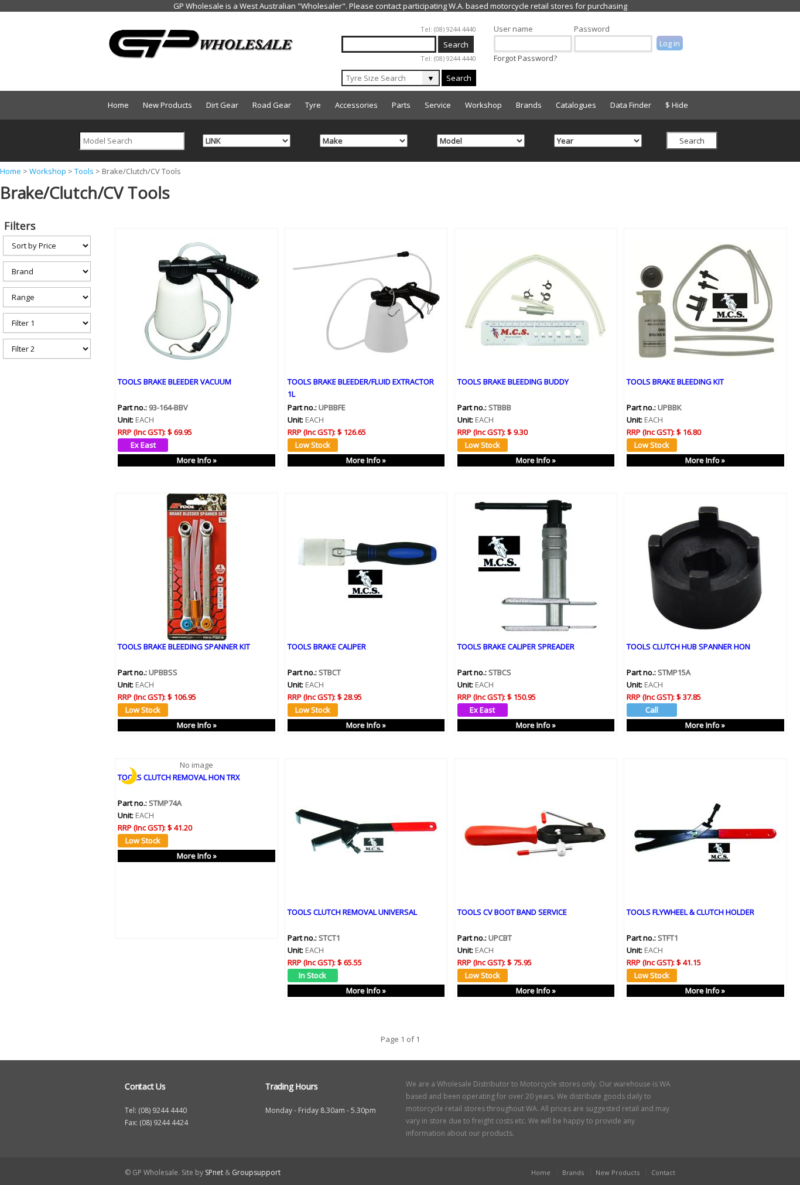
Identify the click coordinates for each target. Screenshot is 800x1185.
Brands (529, 105)
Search (458, 78)
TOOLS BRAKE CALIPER (327, 646)
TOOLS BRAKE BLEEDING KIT (675, 381)
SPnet (214, 1172)
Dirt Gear (222, 105)
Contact (663, 1172)
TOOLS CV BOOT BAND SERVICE (512, 912)
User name (513, 28)
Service (438, 105)
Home (118, 105)
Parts (401, 105)
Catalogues (576, 105)
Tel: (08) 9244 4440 (448, 29)
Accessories (356, 105)
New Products (167, 105)
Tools (84, 171)
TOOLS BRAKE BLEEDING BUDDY (513, 381)
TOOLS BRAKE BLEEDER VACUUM (174, 381)
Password (592, 28)
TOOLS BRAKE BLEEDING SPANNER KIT (184, 646)
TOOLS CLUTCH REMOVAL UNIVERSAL (352, 912)
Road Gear (271, 105)
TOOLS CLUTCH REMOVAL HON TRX (179, 777)
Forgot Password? (525, 58)
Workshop (483, 105)
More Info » (197, 460)
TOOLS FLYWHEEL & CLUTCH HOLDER (690, 912)
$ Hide (676, 105)
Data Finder (630, 105)
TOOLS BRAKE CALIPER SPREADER (516, 646)
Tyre (313, 105)
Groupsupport (256, 1172)
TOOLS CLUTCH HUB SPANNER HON (688, 646)
